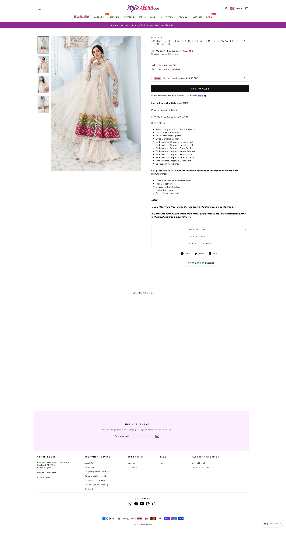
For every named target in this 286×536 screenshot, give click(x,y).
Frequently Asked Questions (96, 471)
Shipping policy (200, 229)
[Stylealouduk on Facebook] (136, 503)
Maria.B (156, 37)
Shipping (155, 54)
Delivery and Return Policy (96, 476)
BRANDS (114, 16)
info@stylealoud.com (46, 472)
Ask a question (200, 243)
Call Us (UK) (133, 467)
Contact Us (89, 489)
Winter (197, 16)
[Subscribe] (157, 436)
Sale (210, 16)
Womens (129, 16)
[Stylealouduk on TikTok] (153, 503)
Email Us (131, 463)
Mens (142, 16)
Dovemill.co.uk (198, 463)
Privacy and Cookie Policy (96, 480)
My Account (89, 467)
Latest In (101, 16)
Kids (153, 16)
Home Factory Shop (200, 467)
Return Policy (200, 236)
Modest (183, 16)
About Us (88, 463)
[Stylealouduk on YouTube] (142, 503)
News (162, 463)
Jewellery (82, 17)
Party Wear (167, 16)
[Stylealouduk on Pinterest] (148, 503)
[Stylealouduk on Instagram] (130, 503)
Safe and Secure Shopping (96, 484)
